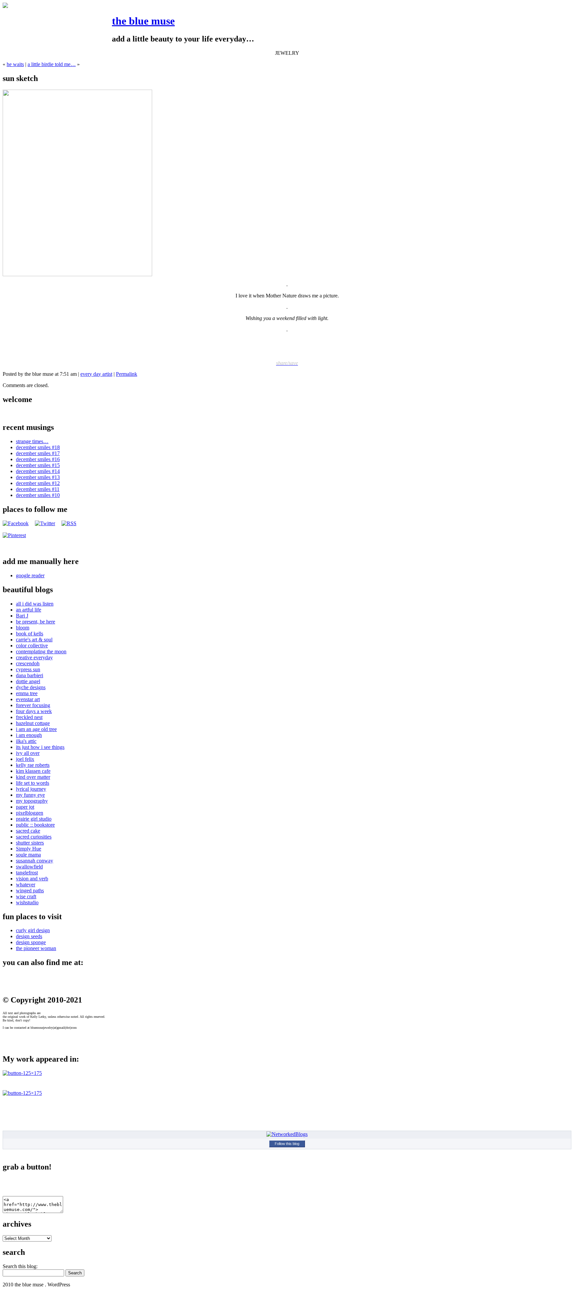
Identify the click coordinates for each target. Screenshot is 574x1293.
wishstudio (27, 902)
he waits (15, 64)
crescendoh (28, 663)
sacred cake (28, 831)
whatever (25, 884)
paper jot (25, 807)
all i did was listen (34, 603)
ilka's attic (26, 741)
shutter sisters (30, 843)
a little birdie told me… (52, 64)
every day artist (96, 374)
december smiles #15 (38, 465)
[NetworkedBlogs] (287, 1134)
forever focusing (33, 705)
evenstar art (28, 699)
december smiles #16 (38, 459)
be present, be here (35, 621)
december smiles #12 (38, 483)
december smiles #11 (37, 489)
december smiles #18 (38, 447)
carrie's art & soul (34, 639)
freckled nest (29, 717)
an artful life (28, 609)
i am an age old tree (36, 729)
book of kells (29, 633)
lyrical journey (31, 789)
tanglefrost (27, 872)
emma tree (27, 693)
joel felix (25, 759)
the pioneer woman (36, 948)
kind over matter (33, 777)
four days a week (34, 711)
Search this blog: (20, 1266)
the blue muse (143, 21)
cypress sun (28, 669)
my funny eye (30, 795)
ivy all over (28, 753)
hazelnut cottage (33, 723)
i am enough (29, 735)
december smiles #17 (38, 453)
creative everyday (34, 657)
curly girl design (33, 930)
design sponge (31, 942)
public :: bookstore (35, 825)
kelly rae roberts (32, 765)
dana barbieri (29, 675)
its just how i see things (40, 747)
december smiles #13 (38, 477)
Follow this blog (287, 1144)
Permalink (126, 374)
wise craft (26, 896)
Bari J (22, 615)
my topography (32, 801)
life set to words (32, 783)
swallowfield (29, 866)
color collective (32, 645)
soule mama (28, 854)
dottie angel (28, 681)
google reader (30, 575)
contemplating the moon (41, 651)
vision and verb (32, 878)
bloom (22, 627)
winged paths (30, 890)
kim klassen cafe (33, 771)
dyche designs (31, 687)
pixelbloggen (29, 813)
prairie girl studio (33, 819)
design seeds (29, 936)
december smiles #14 (38, 471)
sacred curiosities (33, 837)
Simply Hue (28, 848)
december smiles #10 (38, 495)
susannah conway (34, 860)
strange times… (32, 441)
